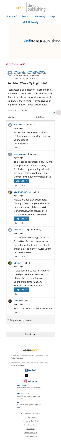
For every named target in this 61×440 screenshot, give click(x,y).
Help (52, 16)
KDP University (30, 22)
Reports (26, 16)
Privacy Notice (30, 417)
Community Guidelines (31, 421)
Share (41, 117)
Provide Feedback (30, 436)
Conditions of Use (30, 425)
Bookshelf (11, 16)
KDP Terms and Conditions (30, 413)
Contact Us (31, 429)
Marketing (40, 16)
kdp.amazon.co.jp (30, 432)
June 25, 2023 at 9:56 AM (24, 78)
